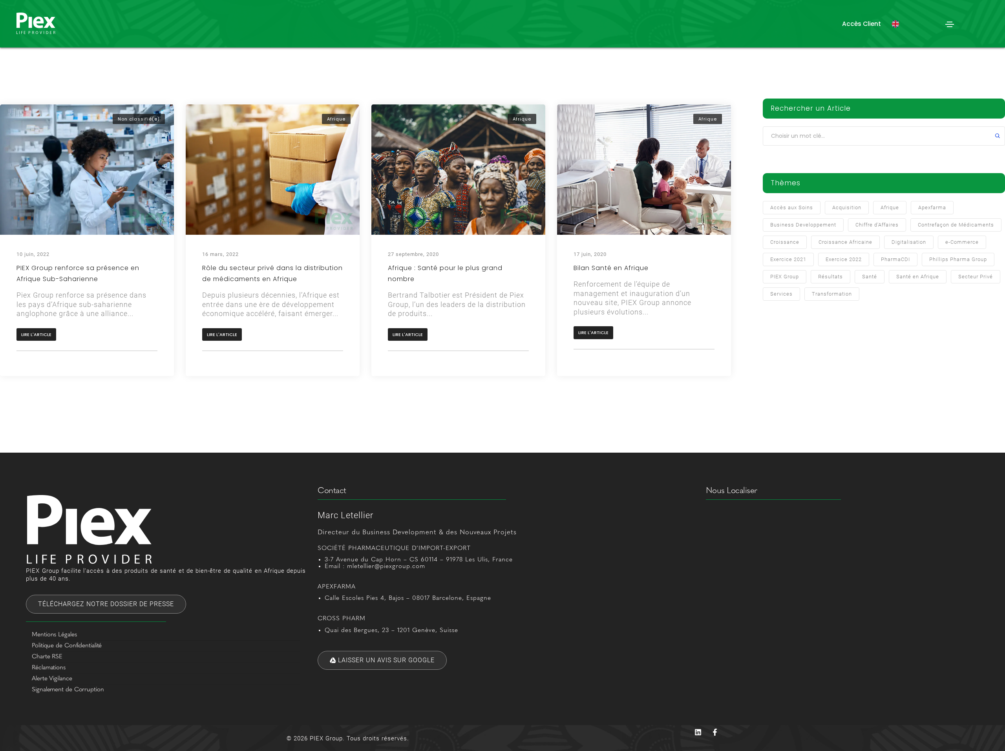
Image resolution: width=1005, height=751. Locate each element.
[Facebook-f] (714, 732)
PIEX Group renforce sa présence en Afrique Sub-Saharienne (77, 273)
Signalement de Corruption (68, 690)
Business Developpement (803, 225)
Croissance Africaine (845, 242)
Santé (869, 277)
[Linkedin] (698, 732)
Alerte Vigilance (52, 679)
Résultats (830, 277)
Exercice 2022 (844, 259)
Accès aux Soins (791, 207)
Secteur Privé (975, 277)
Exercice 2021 (788, 259)
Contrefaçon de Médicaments (956, 225)
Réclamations (49, 668)
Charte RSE (47, 657)
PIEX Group (784, 277)
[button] (861, 24)
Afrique (336, 119)
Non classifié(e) (139, 119)
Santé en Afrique (917, 277)
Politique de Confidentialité (67, 646)
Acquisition (846, 207)
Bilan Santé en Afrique (611, 267)
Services (781, 294)
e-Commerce (962, 242)
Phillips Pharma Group (958, 259)
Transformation (832, 294)
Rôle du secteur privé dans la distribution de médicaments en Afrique (272, 273)
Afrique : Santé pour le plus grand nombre (445, 273)
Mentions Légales (54, 635)
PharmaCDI (895, 259)
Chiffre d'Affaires (877, 225)
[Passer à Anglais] (895, 24)
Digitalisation (909, 242)
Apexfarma (932, 207)
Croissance (784, 242)
